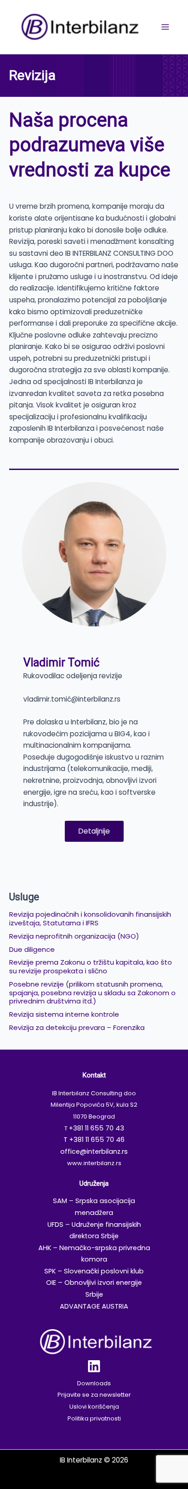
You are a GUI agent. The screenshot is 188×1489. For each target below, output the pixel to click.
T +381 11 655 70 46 (94, 1139)
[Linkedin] (94, 1366)
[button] (94, 831)
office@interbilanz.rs (94, 1151)
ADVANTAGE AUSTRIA (94, 1306)
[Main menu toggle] (165, 27)
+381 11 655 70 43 (96, 1128)
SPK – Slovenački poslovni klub (94, 1271)
